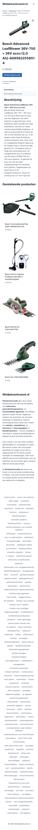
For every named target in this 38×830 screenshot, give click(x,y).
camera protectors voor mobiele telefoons (19, 528)
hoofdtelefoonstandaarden (19, 616)
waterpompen (14, 809)
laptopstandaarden (23, 646)
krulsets (13, 638)
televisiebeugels (10, 776)
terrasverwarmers (26, 776)
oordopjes (26, 691)
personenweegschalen (19, 698)
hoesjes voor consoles (25, 601)
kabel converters (25, 627)
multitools (25, 683)
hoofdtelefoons (27, 612)
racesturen (10, 709)
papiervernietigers (13, 694)
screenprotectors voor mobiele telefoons (19, 729)
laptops (10, 646)
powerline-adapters (15, 706)
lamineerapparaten (12, 642)
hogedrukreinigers (11, 612)
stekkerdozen (13, 753)
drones (28, 552)
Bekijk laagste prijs (12, 75)
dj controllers (11, 549)
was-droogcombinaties (23, 802)
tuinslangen (9, 790)
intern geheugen (24, 620)
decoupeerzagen (13, 541)
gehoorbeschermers (15, 582)
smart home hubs (25, 738)
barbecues (19, 508)
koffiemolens (28, 635)
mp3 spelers (9, 679)
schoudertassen (11, 724)
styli (7, 768)
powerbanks (25, 702)
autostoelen (12, 505)
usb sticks (29, 790)
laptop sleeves (28, 642)
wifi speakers (25, 813)
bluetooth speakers (19, 520)
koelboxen (26, 631)
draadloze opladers (15, 552)
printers (28, 706)
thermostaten (19, 779)
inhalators (11, 620)
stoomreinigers (14, 761)
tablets (30, 768)
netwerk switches (12, 687)
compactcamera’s (25, 534)
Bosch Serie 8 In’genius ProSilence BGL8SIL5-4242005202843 (14, 276)
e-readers (10, 556)
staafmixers (9, 749)
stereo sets (25, 753)
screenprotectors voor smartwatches (19, 734)
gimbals (28, 582)
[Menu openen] (34, 4)
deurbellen (26, 541)
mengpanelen (19, 664)
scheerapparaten (26, 720)
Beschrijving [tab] (9, 90)
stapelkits (20, 749)
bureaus (27, 523)
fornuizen (14, 575)
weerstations (12, 813)
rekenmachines (12, 713)
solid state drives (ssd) (13, 746)
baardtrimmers (25, 505)
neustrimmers (27, 687)
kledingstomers (13, 631)
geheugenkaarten (26, 578)
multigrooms (14, 683)
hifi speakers (9, 601)
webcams (26, 809)
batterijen (30, 508)
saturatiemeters (11, 720)
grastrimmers (25, 586)
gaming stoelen (11, 578)
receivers (28, 709)
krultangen (23, 638)
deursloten (10, 545)
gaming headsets (27, 575)
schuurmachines (26, 724)
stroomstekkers (10, 764)
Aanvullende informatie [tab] (13, 94)
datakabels (28, 537)
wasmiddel (13, 805)
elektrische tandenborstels (19, 560)
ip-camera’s (11, 627)
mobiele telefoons (12, 672)
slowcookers (11, 738)
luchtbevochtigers (19, 653)
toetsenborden (14, 787)
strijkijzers (26, 761)
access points (9, 497)
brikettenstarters (14, 523)
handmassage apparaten (19, 593)
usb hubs (19, 790)
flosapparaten (28, 571)
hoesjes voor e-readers (19, 605)
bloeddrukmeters (19, 516)
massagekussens (12, 661)
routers (31, 717)
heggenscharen (25, 597)
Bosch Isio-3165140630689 (16, 377)
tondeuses (26, 787)
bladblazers (12, 81)
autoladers (25, 501)
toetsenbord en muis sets (19, 783)
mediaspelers (27, 661)
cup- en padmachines (13, 537)
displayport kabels (24, 545)
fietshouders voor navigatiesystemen (19, 567)
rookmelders (21, 717)
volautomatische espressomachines (19, 798)
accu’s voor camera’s (25, 497)
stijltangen (13, 757)
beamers (13, 512)
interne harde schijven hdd (19, 623)
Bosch (7, 83)
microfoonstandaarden (19, 668)
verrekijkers (26, 794)
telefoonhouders (26, 772)
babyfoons (8, 508)
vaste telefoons (13, 794)
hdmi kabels (12, 597)
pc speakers (27, 694)
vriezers (8, 802)
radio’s (19, 709)
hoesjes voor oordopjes (19, 608)
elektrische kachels (24, 556)
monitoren (8, 676)
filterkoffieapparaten (12, 571)
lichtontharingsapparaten (19, 649)
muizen (31, 679)
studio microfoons (26, 764)
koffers (18, 635)
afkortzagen (14, 501)
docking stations (25, 549)
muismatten (21, 679)
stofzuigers (24, 757)
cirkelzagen (11, 534)
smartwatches (19, 742)
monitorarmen (27, 672)
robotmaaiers (26, 713)
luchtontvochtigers (19, 657)
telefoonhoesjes (11, 772)
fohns (6, 575)
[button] (33, 20)
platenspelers (12, 702)
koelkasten (8, 635)
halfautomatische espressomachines (19, 590)
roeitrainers (9, 717)
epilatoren (19, 564)
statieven (29, 749)
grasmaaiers (13, 586)
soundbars (29, 746)
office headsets (14, 691)
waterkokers (24, 805)
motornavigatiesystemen (24, 676)
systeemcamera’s (18, 768)
